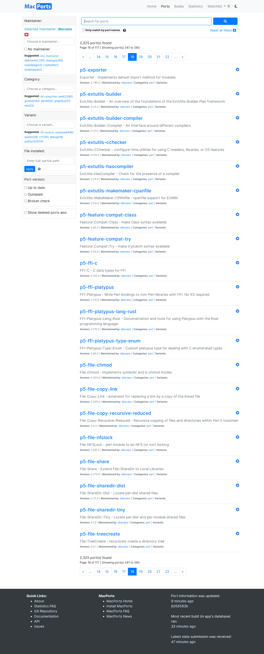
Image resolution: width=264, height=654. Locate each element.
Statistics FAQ (45, 606)
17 (124, 57)
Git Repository (45, 611)
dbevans (127, 82)
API (37, 621)
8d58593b (179, 606)
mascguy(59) (54, 60)
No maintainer (38, 49)
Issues (39, 626)
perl (151, 82)
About (39, 601)
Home (151, 6)
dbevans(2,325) (35, 60)
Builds (179, 6)
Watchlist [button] (215, 6)
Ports (165, 6)
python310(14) (34, 141)
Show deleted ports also (47, 212)
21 (158, 57)
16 (115, 57)
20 (149, 57)
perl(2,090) (66, 96)
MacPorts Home (119, 601)
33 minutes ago (183, 626)
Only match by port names (102, 30)
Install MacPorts (119, 606)
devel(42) (47, 100)
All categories (48, 96)
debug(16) (56, 137)
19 (141, 57)
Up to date (36, 188)
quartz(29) (31, 137)
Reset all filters (221, 30)
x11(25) (44, 137)
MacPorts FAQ (117, 611)
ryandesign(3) (33, 65)
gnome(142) (32, 100)
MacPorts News (119, 616)
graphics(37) (62, 100)
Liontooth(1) (51, 65)
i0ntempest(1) (33, 69)
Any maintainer (49, 55)
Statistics (195, 6)
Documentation (46, 616)
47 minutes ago (183, 642)
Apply (29, 169)
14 (98, 57)
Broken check (38, 201)
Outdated (35, 194)
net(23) (29, 105)
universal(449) (64, 132)
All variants (47, 132)
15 (107, 57)
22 (167, 57)
